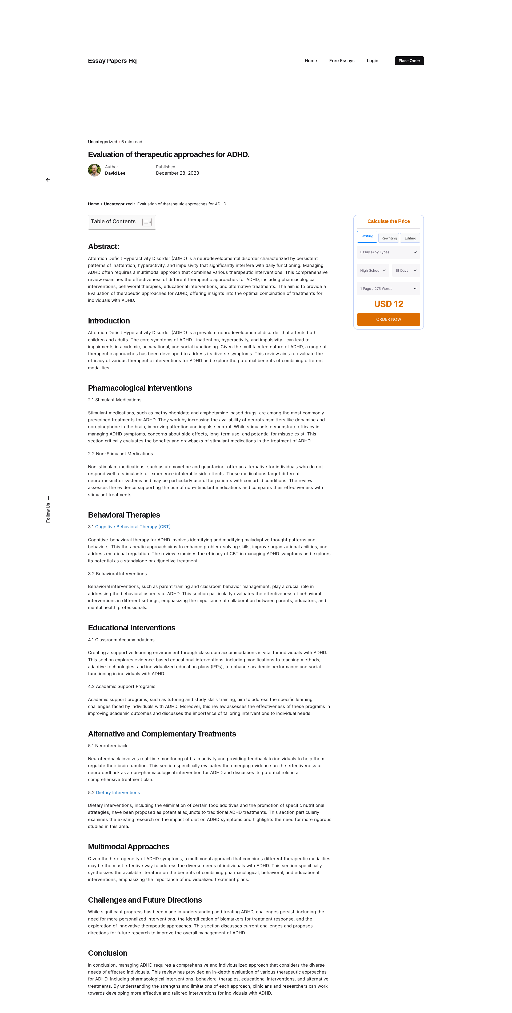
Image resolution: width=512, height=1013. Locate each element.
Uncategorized (102, 141)
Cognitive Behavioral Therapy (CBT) (133, 526)
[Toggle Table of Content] (144, 222)
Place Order (409, 61)
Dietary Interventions (118, 792)
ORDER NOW (388, 319)
